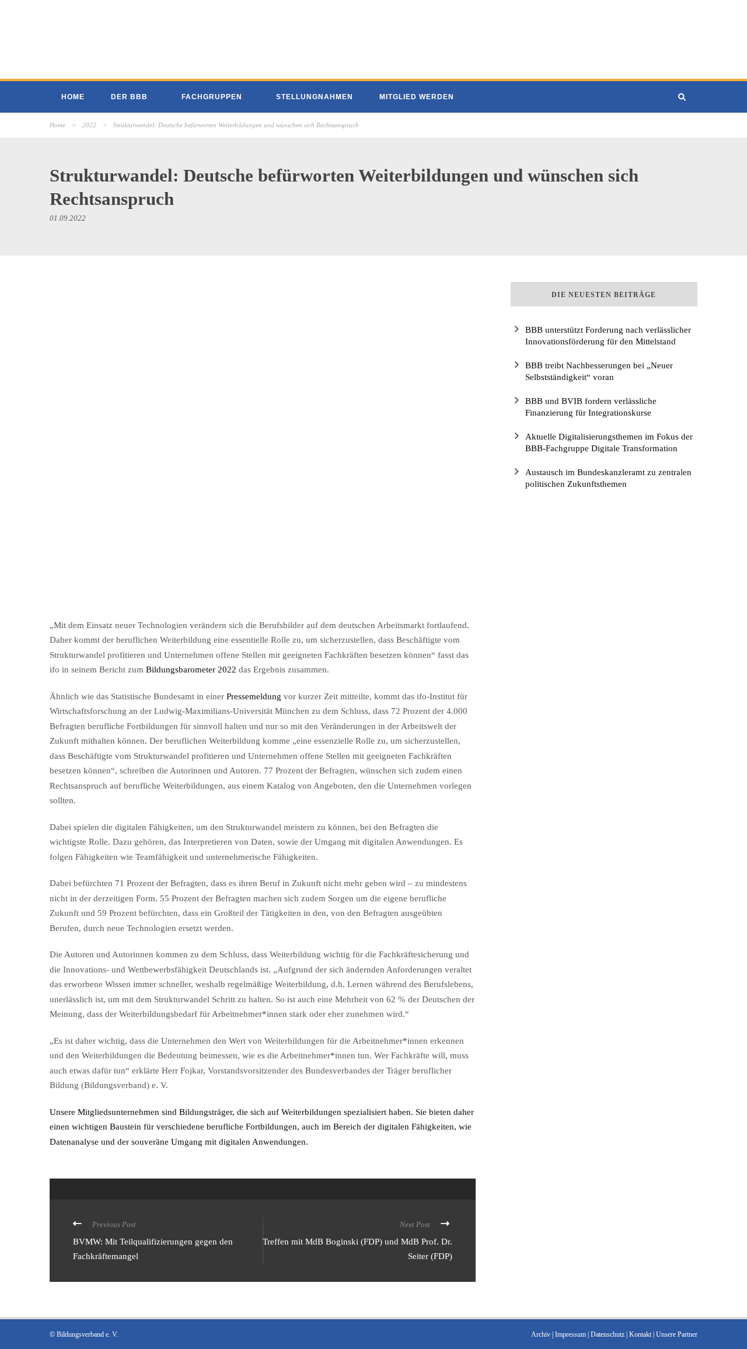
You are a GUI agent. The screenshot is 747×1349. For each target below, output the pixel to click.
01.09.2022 (68, 218)
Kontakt (640, 1334)
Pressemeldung (253, 696)
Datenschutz (607, 1334)
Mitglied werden (416, 97)
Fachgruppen (211, 97)
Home (73, 97)
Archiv (540, 1334)
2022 (89, 124)
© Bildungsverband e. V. (84, 1334)
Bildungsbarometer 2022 (191, 669)
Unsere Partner (676, 1334)
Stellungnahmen (314, 97)
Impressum (570, 1334)
